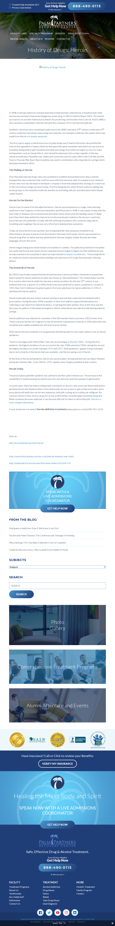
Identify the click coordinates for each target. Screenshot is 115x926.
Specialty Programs (41, 33)
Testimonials (15, 893)
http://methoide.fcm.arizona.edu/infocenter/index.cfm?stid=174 (40, 463)
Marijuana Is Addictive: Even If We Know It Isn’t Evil (33, 528)
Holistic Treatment (85, 886)
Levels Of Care (18, 33)
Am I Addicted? (16, 897)
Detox (46, 893)
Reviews (49, 39)
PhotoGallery (57, 625)
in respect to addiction (75, 254)
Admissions (14, 900)
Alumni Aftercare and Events (57, 705)
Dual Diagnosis (50, 903)
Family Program (84, 890)
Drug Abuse (48, 890)
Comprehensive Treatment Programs (57, 666)
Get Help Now (57, 508)
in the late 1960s (76, 341)
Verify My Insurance (57, 763)
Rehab (46, 897)
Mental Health (18, 39)
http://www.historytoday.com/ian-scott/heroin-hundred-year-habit (41, 456)
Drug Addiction (77, 33)
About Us (35, 39)
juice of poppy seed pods (35, 136)
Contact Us (63, 39)
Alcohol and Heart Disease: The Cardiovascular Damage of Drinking (41, 535)
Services (60, 33)
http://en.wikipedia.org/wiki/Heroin (26, 443)
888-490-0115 (87, 6)
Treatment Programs (19, 886)
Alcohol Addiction (51, 886)
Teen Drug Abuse (51, 900)
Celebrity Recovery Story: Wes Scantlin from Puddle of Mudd (38, 549)
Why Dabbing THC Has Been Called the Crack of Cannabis (37, 542)
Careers (80, 893)
